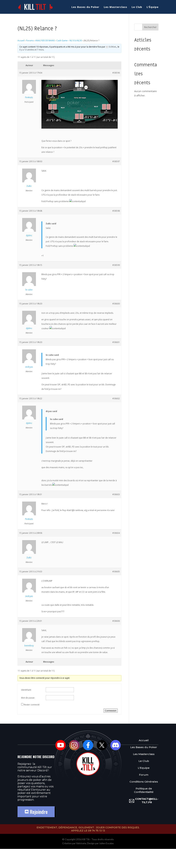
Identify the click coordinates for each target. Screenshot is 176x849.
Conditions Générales (144, 781)
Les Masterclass (115, 7)
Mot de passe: (28, 697)
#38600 (116, 303)
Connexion (110, 710)
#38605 (116, 571)
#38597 (116, 161)
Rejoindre (38, 811)
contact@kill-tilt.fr (146, 800)
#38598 (116, 210)
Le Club (137, 7)
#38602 (116, 398)
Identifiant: (26, 689)
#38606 (116, 620)
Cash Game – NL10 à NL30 (69, 40)
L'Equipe (144, 768)
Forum (143, 775)
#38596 (116, 72)
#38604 (116, 533)
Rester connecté (32, 704)
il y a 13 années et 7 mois (31, 49)
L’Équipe (152, 7)
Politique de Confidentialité (143, 790)
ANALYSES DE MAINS (45, 40)
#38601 (116, 342)
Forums (30, 40)
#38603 (116, 494)
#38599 (116, 265)
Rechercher (150, 27)
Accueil (21, 40)
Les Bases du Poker (85, 7)
